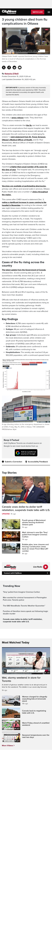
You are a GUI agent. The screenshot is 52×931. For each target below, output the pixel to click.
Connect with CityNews (13, 573)
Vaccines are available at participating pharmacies (24, 186)
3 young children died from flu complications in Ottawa (24, 22)
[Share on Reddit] (14, 67)
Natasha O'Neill (12, 73)
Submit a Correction (13, 462)
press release (18, 117)
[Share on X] (4, 67)
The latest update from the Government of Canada (24, 270)
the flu (29, 125)
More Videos (7, 745)
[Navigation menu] (49, 12)
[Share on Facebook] (9, 67)
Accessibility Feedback (38, 462)
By (10, 73)
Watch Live (38, 12)
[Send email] (20, 67)
